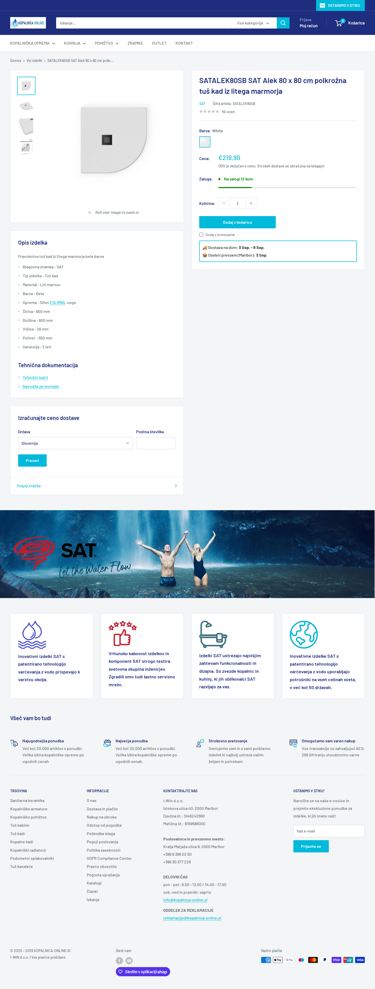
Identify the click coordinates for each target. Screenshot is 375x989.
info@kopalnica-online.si (185, 899)
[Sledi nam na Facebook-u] (119, 960)
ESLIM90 (57, 302)
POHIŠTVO (104, 43)
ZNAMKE (135, 43)
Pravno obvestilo (102, 866)
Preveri (32, 460)
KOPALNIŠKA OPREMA (29, 43)
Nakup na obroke (102, 816)
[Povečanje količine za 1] (251, 203)
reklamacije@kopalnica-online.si (192, 917)
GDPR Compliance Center (109, 858)
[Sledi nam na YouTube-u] (129, 960)
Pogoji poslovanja (102, 841)
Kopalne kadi (21, 841)
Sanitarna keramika (27, 800)
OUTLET (159, 43)
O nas (91, 800)
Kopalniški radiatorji (28, 850)
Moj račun (309, 25)
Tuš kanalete (21, 866)
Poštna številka (150, 431)
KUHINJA (72, 43)
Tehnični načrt (35, 377)
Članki (92, 891)
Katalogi (94, 882)
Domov (15, 60)
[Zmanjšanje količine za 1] (224, 203)
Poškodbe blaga (101, 833)
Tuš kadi (17, 833)
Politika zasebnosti (103, 850)
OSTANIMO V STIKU (344, 5)
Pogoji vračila (29, 485)
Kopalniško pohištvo (28, 816)
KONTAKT (184, 43)
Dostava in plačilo (102, 808)
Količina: (207, 203)
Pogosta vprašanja (103, 874)
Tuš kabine (19, 825)
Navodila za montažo (41, 386)
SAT (202, 103)
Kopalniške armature (28, 808)
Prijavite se (311, 846)
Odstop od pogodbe (104, 825)
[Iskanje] (283, 23)
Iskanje (93, 899)
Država (24, 431)
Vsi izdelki (34, 60)
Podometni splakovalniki (32, 858)
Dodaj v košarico (237, 222)
